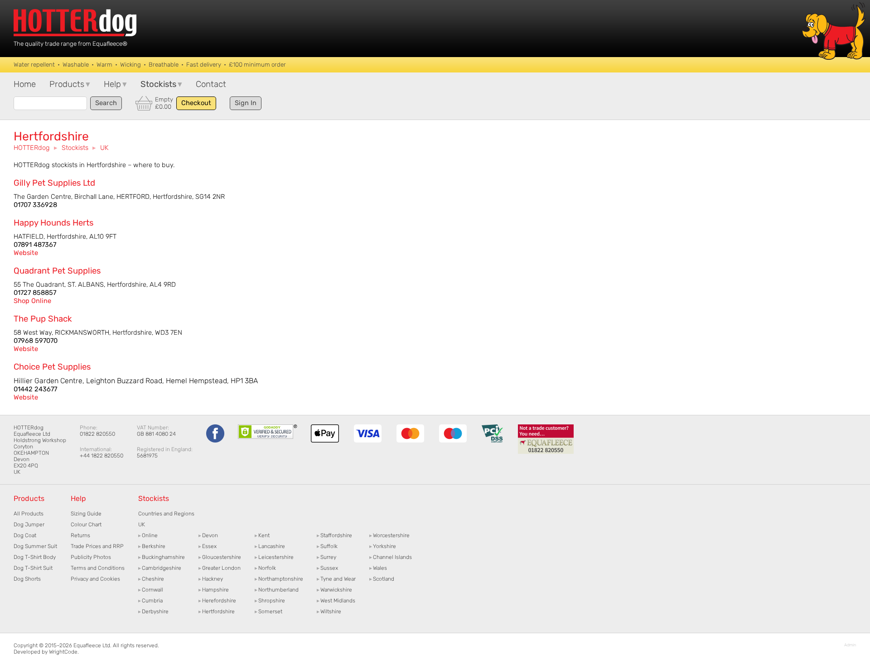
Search (106, 103)
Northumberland (277, 590)
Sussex (327, 568)
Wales (378, 568)
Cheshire (151, 579)
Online (148, 535)
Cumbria (150, 600)
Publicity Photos (91, 557)
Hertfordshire (216, 611)
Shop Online (32, 301)
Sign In (245, 103)
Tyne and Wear (336, 579)
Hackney (210, 579)
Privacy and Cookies (95, 579)
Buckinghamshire (161, 557)
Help (115, 84)
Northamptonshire (279, 579)
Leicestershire (274, 557)
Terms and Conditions (98, 568)
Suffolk (327, 546)
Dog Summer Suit (35, 546)
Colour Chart (86, 524)
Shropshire (270, 600)
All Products (29, 513)
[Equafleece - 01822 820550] (546, 452)
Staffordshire (334, 535)
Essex (207, 546)
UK (104, 148)
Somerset (268, 611)
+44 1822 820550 (101, 455)
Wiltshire (329, 611)
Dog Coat (25, 535)
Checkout (196, 103)
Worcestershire (389, 535)
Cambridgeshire (159, 568)
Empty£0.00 (164, 103)
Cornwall (150, 590)
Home (25, 84)
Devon (208, 535)
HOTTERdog (32, 148)
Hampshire (213, 590)
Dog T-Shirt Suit (33, 568)
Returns (80, 535)
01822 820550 (97, 434)
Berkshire (151, 546)
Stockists (75, 148)
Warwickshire (334, 590)
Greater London (219, 568)
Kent (262, 535)
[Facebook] (215, 441)
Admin (850, 644)
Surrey (326, 557)
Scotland (381, 579)
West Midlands (336, 600)
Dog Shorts (27, 579)
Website (26, 253)
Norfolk (265, 568)
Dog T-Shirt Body (35, 557)
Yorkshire (382, 546)
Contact (211, 84)
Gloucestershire (219, 557)
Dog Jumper (29, 524)
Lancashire (270, 546)
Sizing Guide (86, 513)
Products (69, 84)
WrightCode (63, 652)
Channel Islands (390, 557)
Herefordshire (217, 600)
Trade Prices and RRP (97, 546)
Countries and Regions (166, 513)
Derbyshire (153, 611)
